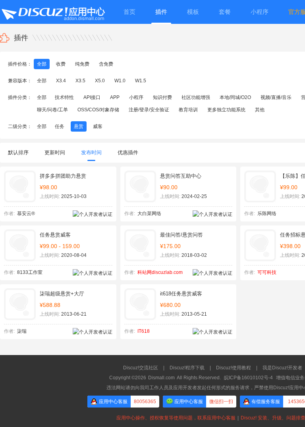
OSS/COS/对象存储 (98, 110)
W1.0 (119, 80)
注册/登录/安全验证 (149, 110)
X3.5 (80, 80)
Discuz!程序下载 (187, 368)
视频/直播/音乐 (276, 97)
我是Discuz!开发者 (282, 368)
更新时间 (54, 152)
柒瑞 (22, 331)
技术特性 (64, 97)
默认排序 (18, 152)
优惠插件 (128, 152)
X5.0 (100, 80)
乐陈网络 (266, 213)
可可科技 (266, 272)
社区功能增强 (195, 97)
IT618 (143, 331)
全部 (41, 64)
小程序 (136, 97)
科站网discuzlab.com (160, 272)
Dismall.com (161, 377)
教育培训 (188, 110)
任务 (59, 126)
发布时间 (91, 152)
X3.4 (61, 80)
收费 (61, 64)
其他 (259, 110)
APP (115, 97)
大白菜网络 (149, 213)
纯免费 (82, 64)
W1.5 (140, 80)
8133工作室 (29, 272)
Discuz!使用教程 (233, 368)
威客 (97, 126)
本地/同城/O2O (235, 97)
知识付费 (162, 97)
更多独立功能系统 (226, 110)
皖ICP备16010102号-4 (248, 377)
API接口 (91, 97)
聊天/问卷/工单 (52, 110)
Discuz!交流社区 (140, 368)
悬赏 (78, 126)
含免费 (106, 64)
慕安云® (26, 213)
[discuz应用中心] (53, 12)
